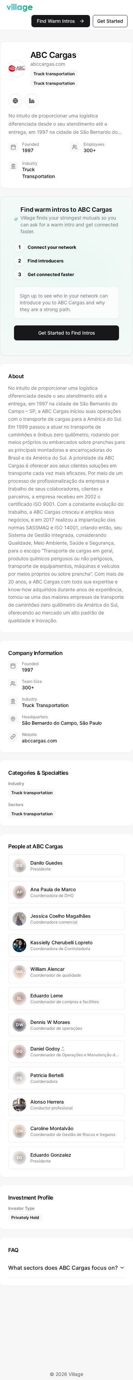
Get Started (110, 21)
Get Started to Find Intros (66, 333)
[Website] (15, 101)
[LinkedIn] (32, 101)
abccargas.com (39, 740)
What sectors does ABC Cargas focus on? (63, 1267)
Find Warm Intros (56, 21)
